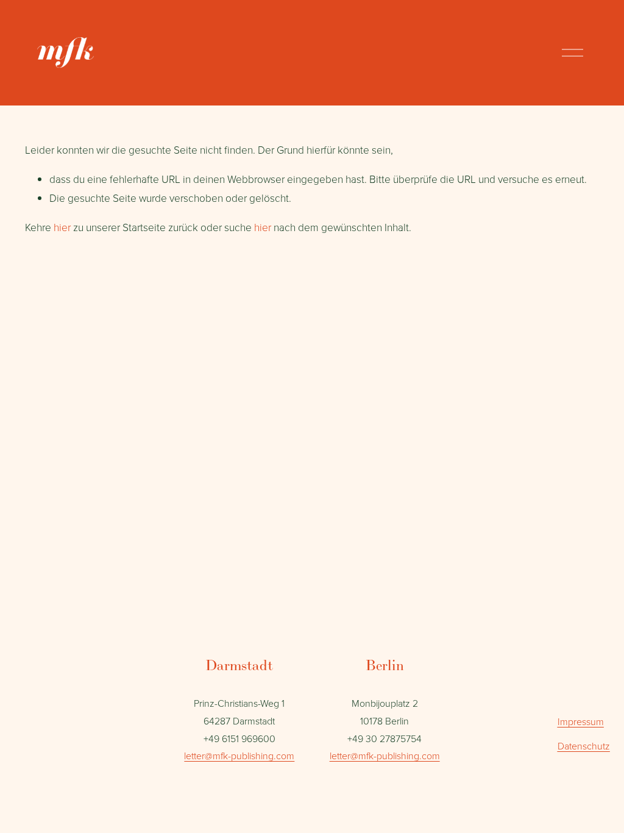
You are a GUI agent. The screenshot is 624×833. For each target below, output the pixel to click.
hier (62, 227)
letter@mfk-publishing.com (239, 755)
